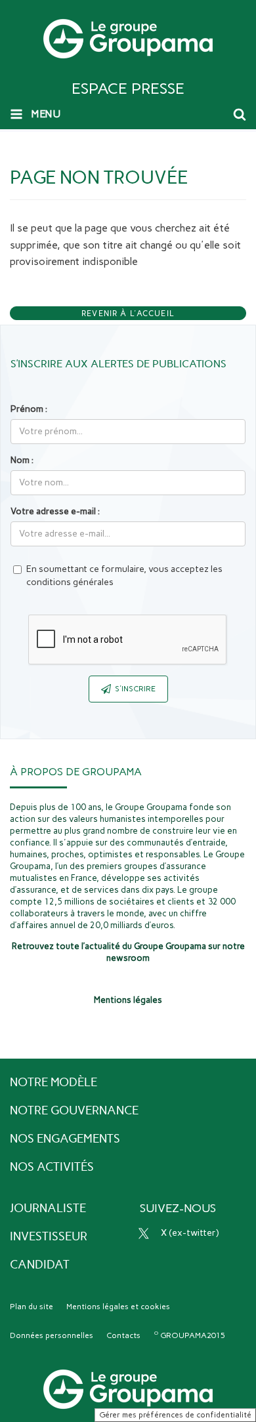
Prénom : (29, 409)
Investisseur (48, 1236)
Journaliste (48, 1208)
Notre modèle (53, 1082)
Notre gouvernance (74, 1110)
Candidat (40, 1264)
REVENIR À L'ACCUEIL (128, 313)
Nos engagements (65, 1138)
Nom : (22, 460)
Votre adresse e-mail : (55, 511)
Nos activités (52, 1167)
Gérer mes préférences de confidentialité (175, 1414)
